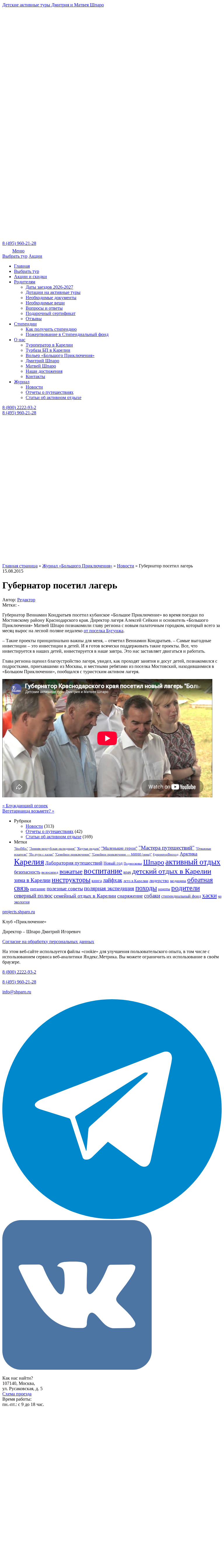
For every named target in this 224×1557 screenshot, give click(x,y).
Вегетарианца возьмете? (28, 810)
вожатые (71, 871)
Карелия (29, 861)
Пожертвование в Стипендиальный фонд (67, 334)
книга (97, 880)
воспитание (103, 871)
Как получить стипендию (51, 329)
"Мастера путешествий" (167, 848)
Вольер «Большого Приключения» (60, 355)
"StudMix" (21, 848)
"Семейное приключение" (72, 854)
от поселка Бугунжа (103, 630)
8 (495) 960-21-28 (19, 243)
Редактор (26, 599)
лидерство (159, 880)
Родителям (24, 281)
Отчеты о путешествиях (50, 392)
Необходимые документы (51, 297)
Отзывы (34, 318)
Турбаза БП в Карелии (48, 350)
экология (21, 902)
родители (185, 888)
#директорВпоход (165, 854)
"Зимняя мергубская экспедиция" (52, 848)
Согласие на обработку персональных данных (48, 941)
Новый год (113, 863)
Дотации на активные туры (53, 292)
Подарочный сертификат (51, 313)
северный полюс (33, 896)
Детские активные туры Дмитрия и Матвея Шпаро (53, 4)
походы (146, 888)
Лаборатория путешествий (73, 863)
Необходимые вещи (45, 302)
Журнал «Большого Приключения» (77, 565)
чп (219, 896)
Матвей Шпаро (41, 365)
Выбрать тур (14, 256)
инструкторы (71, 880)
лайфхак (112, 880)
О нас (19, 339)
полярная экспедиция (109, 888)
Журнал (21, 381)
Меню (18, 250)
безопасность (27, 872)
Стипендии (25, 323)
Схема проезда (17, 1393)
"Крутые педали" (88, 848)
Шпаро (153, 862)
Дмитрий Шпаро (42, 360)
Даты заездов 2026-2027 (49, 287)
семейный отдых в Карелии (85, 896)
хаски (209, 895)
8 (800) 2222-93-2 (19, 407)
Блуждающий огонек (25, 805)
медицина (178, 881)
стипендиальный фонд (181, 896)
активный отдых (192, 862)
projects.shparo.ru (18, 911)
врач (127, 872)
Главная (22, 266)
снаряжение (130, 896)
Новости (34, 387)
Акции (35, 256)
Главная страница (20, 565)
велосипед (49, 872)
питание (38, 888)
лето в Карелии (135, 881)
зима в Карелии (32, 880)
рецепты (164, 889)
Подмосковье (133, 863)
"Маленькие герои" (119, 848)
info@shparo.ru (16, 991)
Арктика (188, 854)
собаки (152, 896)
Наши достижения (44, 371)
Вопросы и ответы (44, 308)
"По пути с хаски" (41, 854)
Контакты (35, 376)
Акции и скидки (30, 276)
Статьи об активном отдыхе (53, 397)
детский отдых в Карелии (171, 871)
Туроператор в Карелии (49, 344)
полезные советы (65, 888)
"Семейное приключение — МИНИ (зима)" (122, 854)
